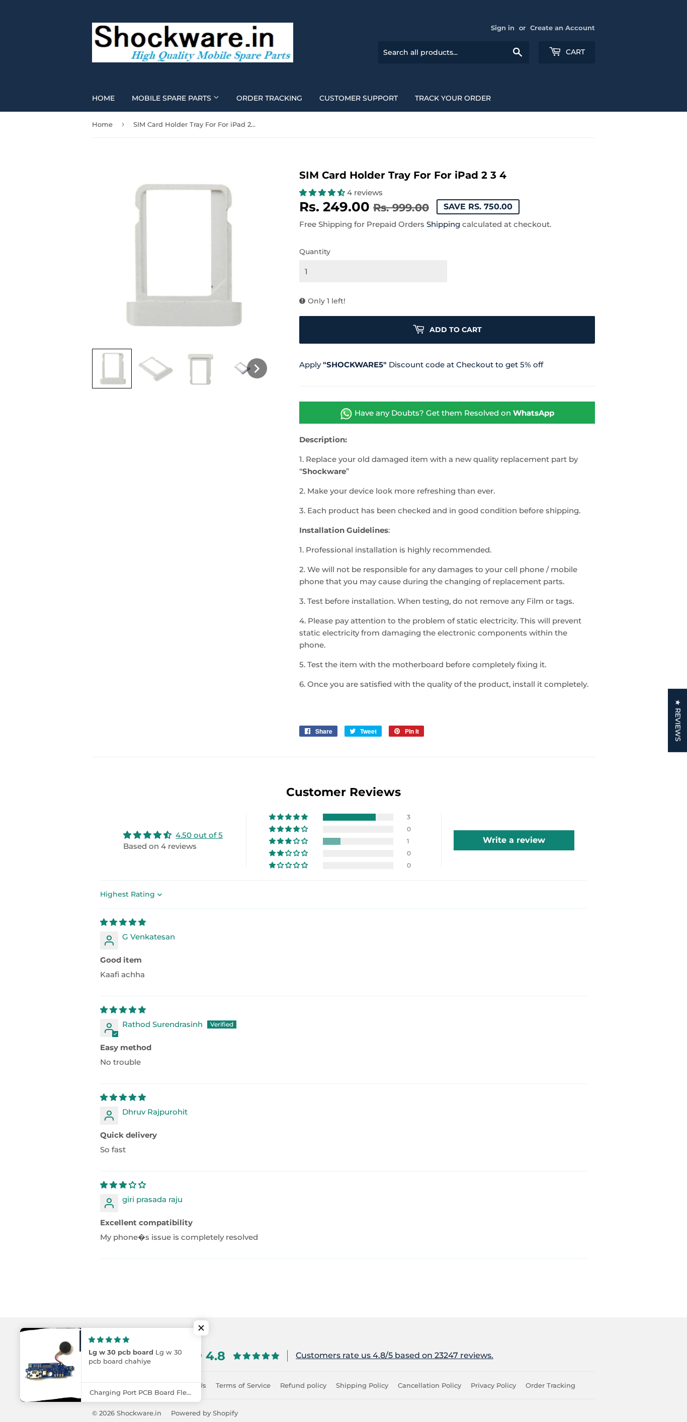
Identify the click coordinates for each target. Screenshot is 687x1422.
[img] (123, 922)
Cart (574, 51)
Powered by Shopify (204, 1413)
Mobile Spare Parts (172, 98)
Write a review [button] (514, 840)
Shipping (443, 224)
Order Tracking (269, 98)
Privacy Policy (493, 1385)
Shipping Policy (362, 1385)
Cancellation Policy (429, 1385)
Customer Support (358, 98)
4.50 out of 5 (199, 835)
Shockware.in (139, 1413)
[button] (112, 368)
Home (103, 98)
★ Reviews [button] (677, 720)
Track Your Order (453, 98)
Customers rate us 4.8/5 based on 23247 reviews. (394, 1355)
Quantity (314, 251)
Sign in (502, 28)
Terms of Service (243, 1385)
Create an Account (562, 28)
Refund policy (303, 1385)
